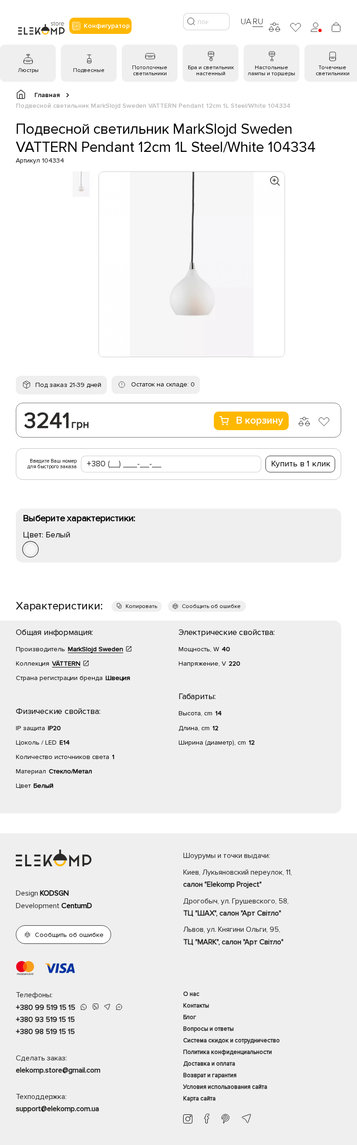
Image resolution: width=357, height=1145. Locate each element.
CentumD (76, 905)
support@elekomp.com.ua (57, 1108)
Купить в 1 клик (301, 463)
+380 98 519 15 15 (45, 1031)
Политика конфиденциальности (227, 1052)
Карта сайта (199, 1098)
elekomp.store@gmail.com (58, 1070)
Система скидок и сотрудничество (231, 1040)
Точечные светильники (333, 70)
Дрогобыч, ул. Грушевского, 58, (236, 907)
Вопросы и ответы (208, 1029)
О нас (191, 994)
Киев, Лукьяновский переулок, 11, (237, 878)
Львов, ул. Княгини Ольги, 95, (233, 935)
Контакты (196, 1005)
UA (245, 21)
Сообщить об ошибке (211, 606)
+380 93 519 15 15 (45, 1019)
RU (257, 21)
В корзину (259, 420)
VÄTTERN (66, 663)
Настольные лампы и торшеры (271, 70)
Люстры (28, 70)
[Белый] (30, 549)
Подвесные (89, 70)
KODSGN (54, 893)
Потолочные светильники (149, 70)
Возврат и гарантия (210, 1075)
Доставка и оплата (209, 1063)
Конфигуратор (107, 26)
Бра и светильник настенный (211, 70)
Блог (189, 1017)
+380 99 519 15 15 (45, 1007)
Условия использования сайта (225, 1087)
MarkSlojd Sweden (95, 649)
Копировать (141, 606)
